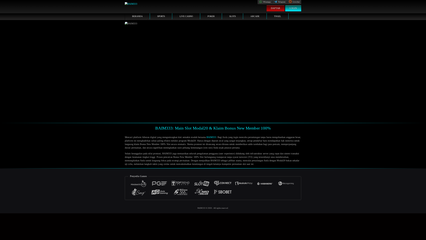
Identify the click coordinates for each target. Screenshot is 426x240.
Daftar (275, 8)
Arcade (254, 16)
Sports (161, 16)
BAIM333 (211, 137)
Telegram (281, 2)
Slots (232, 16)
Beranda (137, 16)
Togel (277, 16)
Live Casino (186, 16)
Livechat (296, 2)
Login (293, 8)
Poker (211, 16)
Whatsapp (267, 2)
